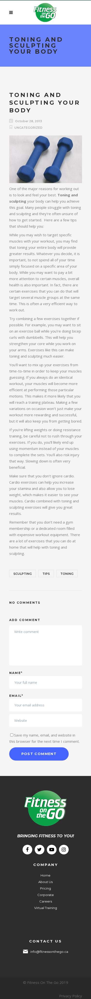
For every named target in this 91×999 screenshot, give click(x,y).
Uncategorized (28, 127)
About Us (45, 882)
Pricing (45, 888)
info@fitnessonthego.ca (49, 952)
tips (46, 574)
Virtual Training (45, 908)
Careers (45, 901)
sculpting (22, 574)
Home (45, 875)
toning (67, 574)
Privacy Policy (70, 995)
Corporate (45, 895)
